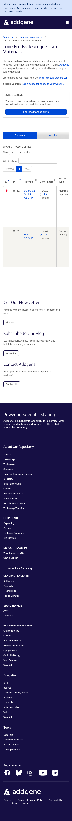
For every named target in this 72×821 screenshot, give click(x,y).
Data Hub (8, 734)
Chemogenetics (11, 630)
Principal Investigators (31, 37)
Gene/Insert (46, 181)
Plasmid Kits (9, 591)
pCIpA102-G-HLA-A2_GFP (29, 194)
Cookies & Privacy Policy (30, 800)
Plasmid (28, 181)
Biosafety (8, 479)
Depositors (8, 37)
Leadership (9, 459)
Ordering (7, 528)
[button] (67, 22)
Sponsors (8, 469)
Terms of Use (10, 803)
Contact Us (12, 384)
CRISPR (7, 635)
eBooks (7, 687)
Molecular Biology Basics (15, 692)
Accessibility (55, 800)
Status (26, 803)
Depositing (8, 523)
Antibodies (8, 581)
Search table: (10, 160)
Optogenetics (10, 650)
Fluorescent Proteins (13, 645)
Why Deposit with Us (13, 553)
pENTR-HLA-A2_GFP (28, 234)
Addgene (64, 64)
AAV (5, 611)
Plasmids (20, 135)
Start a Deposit (10, 558)
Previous (9, 168)
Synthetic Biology (11, 655)
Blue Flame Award (12, 483)
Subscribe (11, 353)
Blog (5, 683)
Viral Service (9, 538)
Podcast (7, 697)
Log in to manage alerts (36, 111)
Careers (7, 488)
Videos (6, 712)
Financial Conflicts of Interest (18, 474)
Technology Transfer (13, 508)
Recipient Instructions (14, 503)
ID (13, 181)
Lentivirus (8, 615)
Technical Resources (13, 533)
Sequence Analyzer (12, 739)
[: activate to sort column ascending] (6, 180)
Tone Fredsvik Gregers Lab (53, 77)
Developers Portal (12, 749)
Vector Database (11, 744)
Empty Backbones (12, 640)
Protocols (8, 702)
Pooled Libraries (11, 595)
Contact (7, 800)
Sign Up (10, 322)
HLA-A (44, 194)
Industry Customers (13, 493)
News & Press (10, 498)
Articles (53, 135)
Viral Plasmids (10, 660)
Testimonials (9, 464)
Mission (7, 454)
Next (27, 168)
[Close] (65, 4)
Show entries (16, 152)
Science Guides (11, 707)
